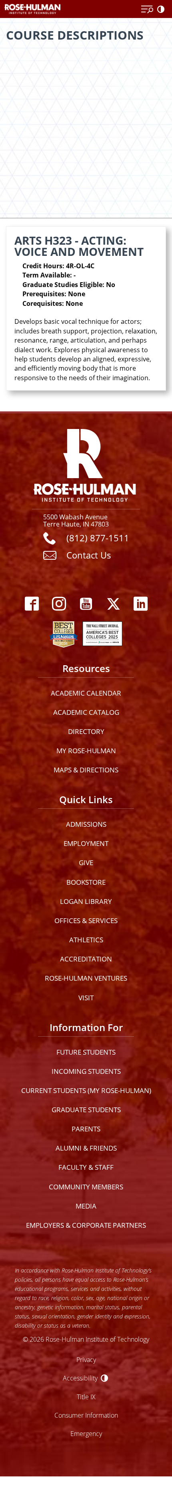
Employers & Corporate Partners (86, 1225)
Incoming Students (86, 1071)
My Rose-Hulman (86, 750)
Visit (86, 997)
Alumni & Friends (86, 1148)
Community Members (86, 1186)
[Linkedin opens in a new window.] (140, 604)
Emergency (86, 1433)
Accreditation (86, 958)
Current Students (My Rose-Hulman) (86, 1090)
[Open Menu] (147, 10)
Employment (86, 843)
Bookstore (86, 882)
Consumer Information (86, 1415)
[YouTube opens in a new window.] (86, 604)
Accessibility (80, 1378)
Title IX (86, 1396)
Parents (86, 1128)
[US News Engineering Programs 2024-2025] (64, 632)
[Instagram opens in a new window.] (59, 604)
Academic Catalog (86, 712)
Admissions (86, 824)
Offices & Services (86, 920)
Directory (86, 731)
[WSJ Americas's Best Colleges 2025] (102, 632)
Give (86, 862)
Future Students (86, 1052)
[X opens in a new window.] (113, 604)
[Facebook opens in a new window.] (31, 604)
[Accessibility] (162, 9)
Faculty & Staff (86, 1167)
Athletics (86, 939)
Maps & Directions (86, 769)
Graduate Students (86, 1109)
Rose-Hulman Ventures (86, 978)
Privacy (86, 1359)
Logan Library (86, 901)
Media (86, 1206)
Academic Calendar (86, 693)
